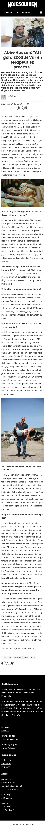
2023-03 (17, 657)
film (26, 657)
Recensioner (23, 12)
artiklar (7, 657)
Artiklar (7, 12)
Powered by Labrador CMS (22, 824)
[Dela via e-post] (26, 108)
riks (33, 657)
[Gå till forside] (22, 4)
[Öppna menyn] (41, 12)
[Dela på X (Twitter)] (22, 108)
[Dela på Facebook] (18, 108)
